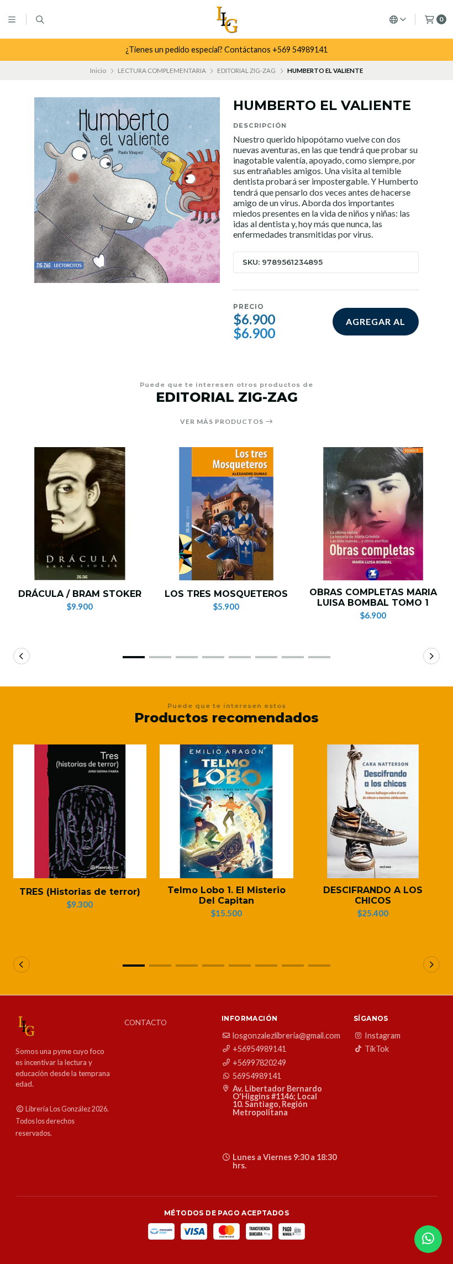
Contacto (145, 1023)
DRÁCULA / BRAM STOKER (79, 594)
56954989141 (257, 1076)
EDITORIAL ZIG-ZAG (246, 70)
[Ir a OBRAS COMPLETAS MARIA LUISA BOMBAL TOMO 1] (373, 513)
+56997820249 (259, 1063)
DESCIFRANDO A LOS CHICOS (373, 895)
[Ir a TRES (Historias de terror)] (79, 811)
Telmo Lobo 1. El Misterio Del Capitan (226, 895)
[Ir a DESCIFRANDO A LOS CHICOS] (373, 811)
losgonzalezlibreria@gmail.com (286, 1036)
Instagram (383, 1036)
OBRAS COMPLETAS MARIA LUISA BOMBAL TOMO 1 (373, 597)
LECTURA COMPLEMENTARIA (162, 70)
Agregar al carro (375, 325)
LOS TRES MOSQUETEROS (226, 594)
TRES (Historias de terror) (79, 892)
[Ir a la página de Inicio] (226, 19)
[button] (134, 657)
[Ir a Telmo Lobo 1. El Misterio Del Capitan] (226, 811)
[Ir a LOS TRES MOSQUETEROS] (226, 513)
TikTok (377, 1049)
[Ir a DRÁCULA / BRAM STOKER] (79, 513)
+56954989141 (259, 1049)
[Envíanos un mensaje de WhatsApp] (428, 1239)
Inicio (98, 70)
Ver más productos (222, 421)
